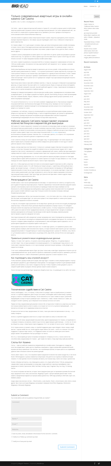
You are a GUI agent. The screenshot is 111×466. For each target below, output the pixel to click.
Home (85, 6)
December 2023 (88, 107)
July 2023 (86, 120)
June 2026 (86, 75)
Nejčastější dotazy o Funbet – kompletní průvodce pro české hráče (92, 44)
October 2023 (88, 112)
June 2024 (86, 99)
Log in (85, 180)
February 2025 (88, 77)
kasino (86, 162)
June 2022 (86, 133)
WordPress (40, 463)
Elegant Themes (23, 463)
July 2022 (86, 131)
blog (85, 154)
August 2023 (87, 117)
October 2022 (88, 125)
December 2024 (88, 83)
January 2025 (87, 80)
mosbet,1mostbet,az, (90, 170)
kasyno (86, 165)
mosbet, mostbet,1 (89, 167)
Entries (87, 182)
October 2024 (88, 88)
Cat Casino (55, 132)
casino (86, 156)
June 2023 (86, 123)
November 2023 (88, 109)
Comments (88, 185)
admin (14, 22)
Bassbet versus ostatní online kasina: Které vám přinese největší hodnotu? (91, 51)
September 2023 (88, 115)
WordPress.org (88, 188)
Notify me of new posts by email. (22, 441)
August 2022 (87, 128)
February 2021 (88, 141)
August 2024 (87, 93)
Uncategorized (30, 22)
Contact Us (93, 6)
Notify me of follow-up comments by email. (25, 437)
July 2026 (86, 72)
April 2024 (86, 104)
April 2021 (86, 139)
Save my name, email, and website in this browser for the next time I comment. (35, 433)
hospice (86, 159)
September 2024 (88, 91)
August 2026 (87, 69)
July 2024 (86, 96)
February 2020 (88, 144)
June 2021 (86, 136)
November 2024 (88, 85)
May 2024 (86, 101)
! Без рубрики (88, 151)
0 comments (39, 22)
